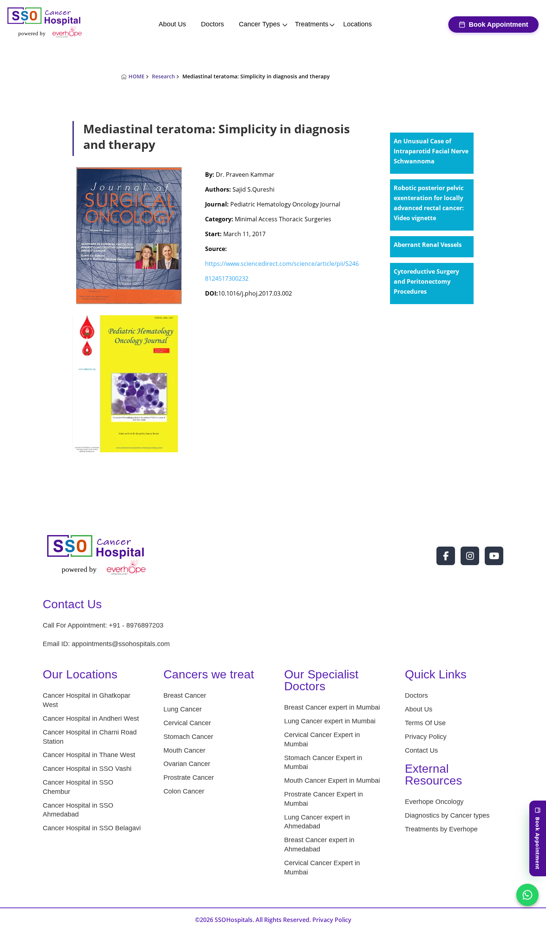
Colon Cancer (183, 791)
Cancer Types (259, 24)
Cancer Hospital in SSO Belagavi (92, 828)
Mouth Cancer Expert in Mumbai (332, 780)
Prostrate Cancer (188, 777)
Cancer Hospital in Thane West (89, 755)
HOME (136, 76)
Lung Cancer (182, 709)
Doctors (212, 24)
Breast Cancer (184, 695)
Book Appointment (498, 24)
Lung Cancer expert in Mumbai (330, 721)
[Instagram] (470, 556)
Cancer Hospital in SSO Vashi (87, 768)
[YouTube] (494, 556)
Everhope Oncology (434, 801)
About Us (172, 24)
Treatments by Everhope (441, 829)
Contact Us (421, 750)
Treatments (311, 24)
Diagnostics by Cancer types (447, 815)
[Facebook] (445, 556)
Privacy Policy (425, 736)
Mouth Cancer (184, 750)
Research (163, 76)
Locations (357, 24)
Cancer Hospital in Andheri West (91, 718)
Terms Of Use (425, 723)
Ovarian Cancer (186, 764)
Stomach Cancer (188, 736)
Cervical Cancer (187, 723)
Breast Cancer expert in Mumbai (332, 707)
